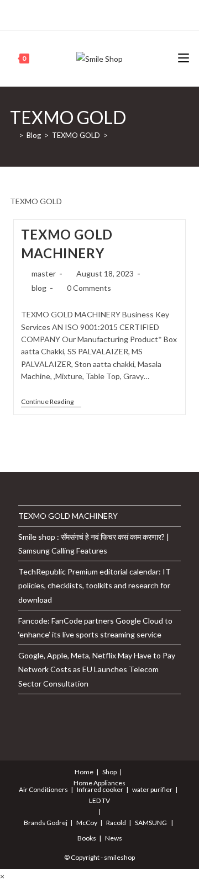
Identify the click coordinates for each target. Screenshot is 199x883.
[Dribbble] (91, 14)
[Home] (12, 135)
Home (84, 772)
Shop (109, 772)
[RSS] (142, 14)
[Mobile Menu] (183, 58)
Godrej (56, 822)
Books (86, 838)
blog (39, 287)
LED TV (99, 800)
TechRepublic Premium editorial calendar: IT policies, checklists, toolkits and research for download (94, 585)
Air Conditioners (43, 789)
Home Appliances (99, 783)
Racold (116, 822)
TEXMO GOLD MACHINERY (68, 515)
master (44, 273)
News (113, 838)
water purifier (152, 789)
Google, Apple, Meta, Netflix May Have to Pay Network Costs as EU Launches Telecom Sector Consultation (96, 669)
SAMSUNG (151, 822)
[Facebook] (66, 14)
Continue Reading (51, 402)
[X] (55, 14)
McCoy (86, 822)
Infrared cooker (100, 789)
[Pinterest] (78, 14)
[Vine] (129, 14)
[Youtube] (117, 14)
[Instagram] (104, 14)
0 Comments (89, 287)
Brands (34, 822)
